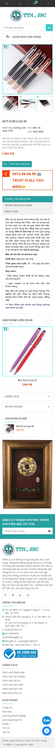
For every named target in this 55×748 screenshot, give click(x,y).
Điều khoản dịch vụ (12, 692)
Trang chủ (7, 707)
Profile (5, 723)
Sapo (30, 744)
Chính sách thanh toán (13, 672)
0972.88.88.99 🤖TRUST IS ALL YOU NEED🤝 (28, 180)
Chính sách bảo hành (12, 684)
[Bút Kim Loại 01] (27, 351)
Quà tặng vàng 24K (12, 719)
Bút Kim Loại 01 (27, 380)
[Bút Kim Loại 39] (27, 428)
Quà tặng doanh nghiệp (14, 715)
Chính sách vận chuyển (13, 676)
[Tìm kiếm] (49, 27)
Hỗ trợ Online (13, 406)
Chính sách (12, 396)
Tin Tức (6, 728)
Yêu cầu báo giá (19, 164)
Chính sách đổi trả (11, 680)
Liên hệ (6, 732)
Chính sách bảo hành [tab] (18, 205)
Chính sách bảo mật (12, 688)
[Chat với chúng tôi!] (46, 731)
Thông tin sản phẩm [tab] (18, 199)
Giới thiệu (7, 711)
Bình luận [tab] (11, 211)
